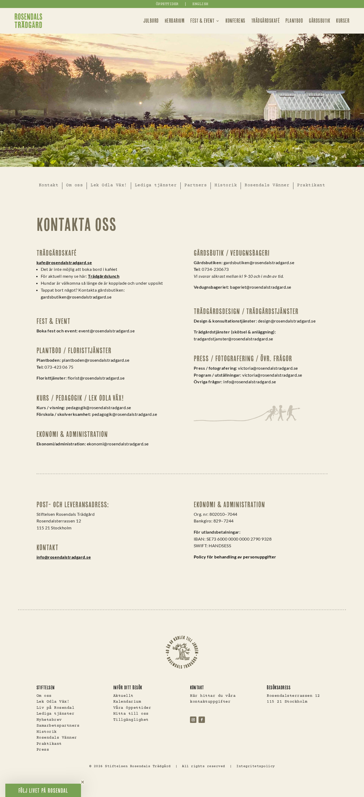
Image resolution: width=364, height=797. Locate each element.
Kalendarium (127, 701)
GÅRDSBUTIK (319, 20)
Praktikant (311, 185)
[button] (43, 790)
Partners (195, 185)
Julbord (151, 20)
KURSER (342, 20)
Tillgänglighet (131, 720)
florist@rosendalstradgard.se (96, 377)
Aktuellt (123, 696)
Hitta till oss (131, 713)
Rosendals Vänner (267, 185)
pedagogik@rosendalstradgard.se (98, 407)
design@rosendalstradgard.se (287, 320)
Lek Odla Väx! (109, 185)
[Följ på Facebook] (202, 720)
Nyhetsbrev (49, 720)
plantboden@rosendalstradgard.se (96, 360)
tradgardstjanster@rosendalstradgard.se (233, 338)
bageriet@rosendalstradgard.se (260, 286)
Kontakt (49, 185)
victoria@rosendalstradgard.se (268, 368)
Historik (226, 185)
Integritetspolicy (255, 766)
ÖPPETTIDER (167, 4)
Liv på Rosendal (56, 708)
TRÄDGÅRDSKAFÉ (265, 20)
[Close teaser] (82, 782)
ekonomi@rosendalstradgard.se (118, 443)
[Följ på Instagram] (193, 720)
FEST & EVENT (202, 20)
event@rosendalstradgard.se (107, 330)
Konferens (235, 20)
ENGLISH (200, 4)
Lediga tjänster (156, 185)
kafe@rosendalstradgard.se (64, 262)
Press (43, 749)
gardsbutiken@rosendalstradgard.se (76, 296)
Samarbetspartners (58, 725)
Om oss (74, 185)
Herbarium (175, 20)
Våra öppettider (132, 708)
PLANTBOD (294, 20)
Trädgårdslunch (103, 276)
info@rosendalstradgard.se (249, 381)
